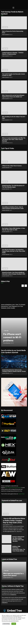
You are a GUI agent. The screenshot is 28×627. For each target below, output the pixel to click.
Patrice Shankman (6, 343)
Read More (19, 531)
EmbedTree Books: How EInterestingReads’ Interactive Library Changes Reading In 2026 (14, 264)
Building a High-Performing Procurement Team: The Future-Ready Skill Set (6, 549)
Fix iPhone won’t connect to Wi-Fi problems (12, 337)
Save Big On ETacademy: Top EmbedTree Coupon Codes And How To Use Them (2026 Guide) (14, 241)
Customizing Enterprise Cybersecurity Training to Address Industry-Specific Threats (14, 361)
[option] (14, 333)
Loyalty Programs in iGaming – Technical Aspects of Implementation (14, 44)
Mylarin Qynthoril (5, 34)
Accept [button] (13, 623)
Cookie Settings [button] (6, 623)
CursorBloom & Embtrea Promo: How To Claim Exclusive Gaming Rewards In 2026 (14, 198)
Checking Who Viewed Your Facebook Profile (12, 397)
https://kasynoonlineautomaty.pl (13, 487)
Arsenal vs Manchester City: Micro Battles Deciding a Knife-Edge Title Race (6, 539)
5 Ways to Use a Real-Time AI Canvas (14, 157)
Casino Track (21, 493)
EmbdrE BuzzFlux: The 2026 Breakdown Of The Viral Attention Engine (14, 177)
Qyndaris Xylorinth (6, 167)
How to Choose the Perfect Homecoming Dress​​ (14, 22)
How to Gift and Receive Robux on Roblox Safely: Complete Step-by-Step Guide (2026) (14, 509)
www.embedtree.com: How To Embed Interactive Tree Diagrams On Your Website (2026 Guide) (13, 306)
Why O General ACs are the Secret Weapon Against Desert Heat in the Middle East (14, 86)
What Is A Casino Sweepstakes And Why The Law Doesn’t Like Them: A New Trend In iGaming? (14, 129)
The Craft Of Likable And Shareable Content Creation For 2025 (14, 65)
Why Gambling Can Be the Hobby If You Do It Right (14, 108)
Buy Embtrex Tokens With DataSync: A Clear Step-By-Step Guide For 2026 (14, 219)
